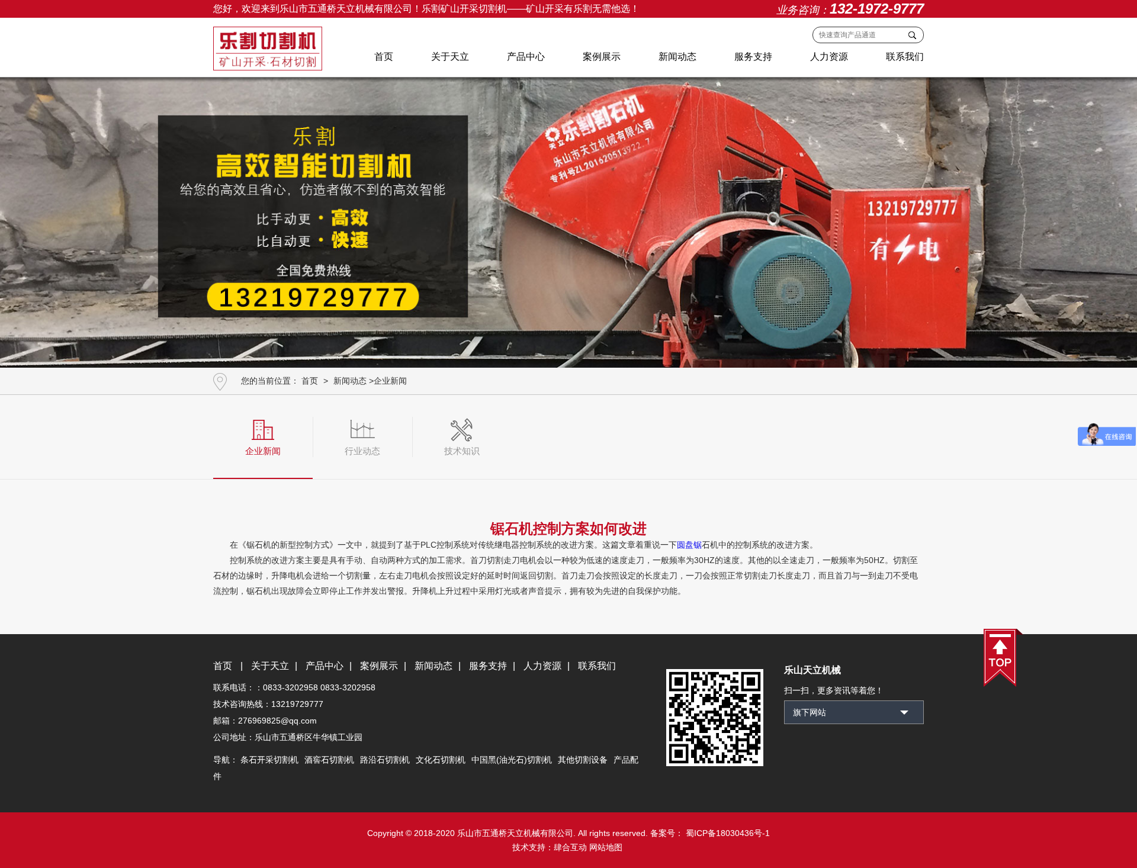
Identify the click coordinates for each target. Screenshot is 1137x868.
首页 (383, 57)
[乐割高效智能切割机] (568, 218)
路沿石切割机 (385, 759)
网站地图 (605, 847)
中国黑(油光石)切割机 (511, 759)
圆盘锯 (689, 544)
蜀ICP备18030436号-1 (726, 833)
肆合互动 (570, 847)
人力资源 (829, 57)
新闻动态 (677, 57)
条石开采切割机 (269, 759)
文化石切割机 (440, 759)
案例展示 (602, 57)
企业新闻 (390, 380)
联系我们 (905, 57)
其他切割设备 (583, 759)
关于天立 (450, 57)
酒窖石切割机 (329, 759)
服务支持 (753, 57)
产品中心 (526, 57)
